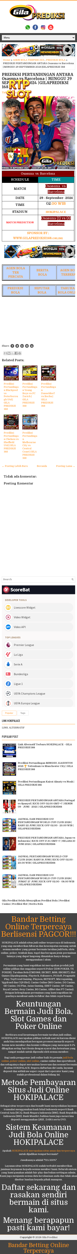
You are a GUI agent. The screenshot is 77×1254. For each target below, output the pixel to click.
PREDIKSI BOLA (55, 60)
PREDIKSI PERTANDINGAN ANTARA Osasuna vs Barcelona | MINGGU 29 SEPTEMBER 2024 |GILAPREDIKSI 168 (37, 81)
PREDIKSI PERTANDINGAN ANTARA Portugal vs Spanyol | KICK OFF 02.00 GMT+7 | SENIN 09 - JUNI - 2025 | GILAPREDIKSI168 (46, 803)
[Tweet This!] (17, 346)
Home (6, 60)
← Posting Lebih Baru (15, 466)
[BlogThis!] (9, 353)
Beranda (42, 466)
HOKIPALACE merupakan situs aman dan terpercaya (43, 1150)
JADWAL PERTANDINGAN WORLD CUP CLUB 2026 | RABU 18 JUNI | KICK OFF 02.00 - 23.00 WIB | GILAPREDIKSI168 (46, 859)
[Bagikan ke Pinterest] (19, 353)
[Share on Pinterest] (27, 346)
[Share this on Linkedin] (32, 346)
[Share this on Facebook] (12, 346)
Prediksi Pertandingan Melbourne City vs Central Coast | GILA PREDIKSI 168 (29, 445)
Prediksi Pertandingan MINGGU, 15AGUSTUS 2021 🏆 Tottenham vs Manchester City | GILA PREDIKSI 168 (45, 766)
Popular (9, 713)
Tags (22, 713)
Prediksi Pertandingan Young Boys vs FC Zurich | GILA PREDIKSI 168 (29, 394)
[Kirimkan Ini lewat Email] (5, 353)
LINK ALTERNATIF (13, 727)
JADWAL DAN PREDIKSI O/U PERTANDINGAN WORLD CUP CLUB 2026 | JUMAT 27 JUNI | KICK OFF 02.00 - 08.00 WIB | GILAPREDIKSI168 (46, 880)
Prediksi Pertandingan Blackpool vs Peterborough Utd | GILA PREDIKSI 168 (11, 396)
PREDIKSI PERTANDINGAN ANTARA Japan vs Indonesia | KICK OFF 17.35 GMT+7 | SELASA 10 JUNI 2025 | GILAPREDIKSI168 (46, 840)
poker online (18, 1061)
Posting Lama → (65, 466)
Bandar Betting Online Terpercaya (38, 1248)
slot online (33, 1061)
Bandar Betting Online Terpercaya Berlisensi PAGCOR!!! (38, 927)
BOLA (42, 274)
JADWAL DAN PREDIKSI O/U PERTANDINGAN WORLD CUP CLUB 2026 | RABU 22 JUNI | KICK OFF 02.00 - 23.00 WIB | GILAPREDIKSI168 (46, 824)
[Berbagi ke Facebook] (16, 353)
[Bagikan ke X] (12, 353)
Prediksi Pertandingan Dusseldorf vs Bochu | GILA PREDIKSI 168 (48, 394)
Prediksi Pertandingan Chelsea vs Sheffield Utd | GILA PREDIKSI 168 (11, 442)
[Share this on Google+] (22, 346)
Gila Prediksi (49, 1237)
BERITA (42, 270)
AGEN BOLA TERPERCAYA (28, 60)
